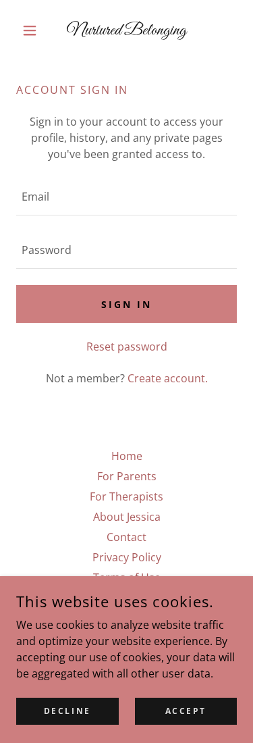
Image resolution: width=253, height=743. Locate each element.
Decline (67, 711)
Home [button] (126, 456)
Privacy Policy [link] (126, 557)
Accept (185, 711)
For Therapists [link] (126, 496)
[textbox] (126, 196)
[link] (126, 30)
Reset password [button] (126, 346)
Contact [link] (126, 537)
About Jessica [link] (127, 516)
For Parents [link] (127, 476)
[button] (32, 30)
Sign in (126, 304)
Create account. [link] (168, 378)
